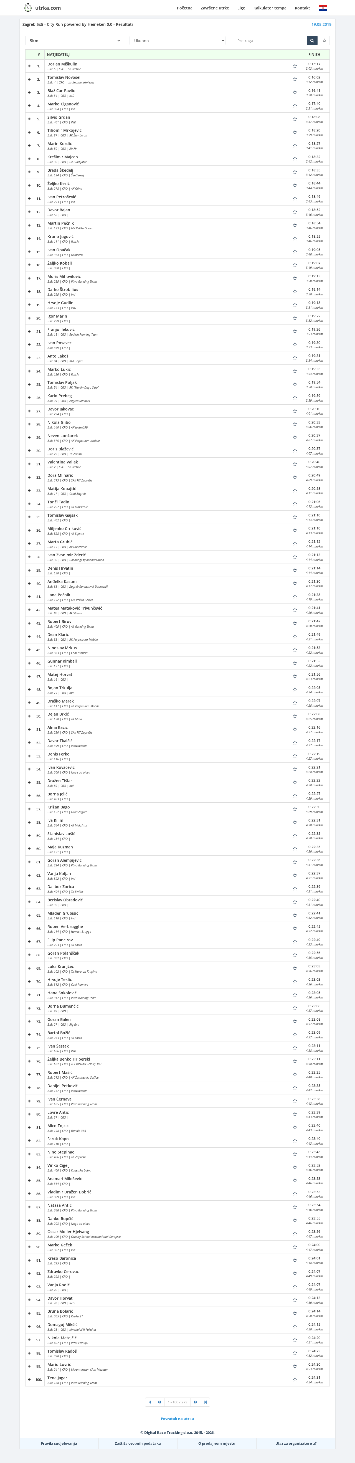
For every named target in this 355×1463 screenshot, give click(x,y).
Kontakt (302, 8)
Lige (241, 8)
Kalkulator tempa (269, 8)
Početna (184, 8)
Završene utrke (215, 8)
